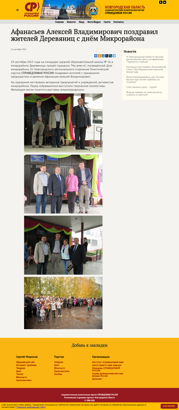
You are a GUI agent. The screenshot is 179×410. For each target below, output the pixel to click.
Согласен (169, 406)
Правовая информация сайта (30, 407)
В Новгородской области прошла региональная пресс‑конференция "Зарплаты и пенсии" (144, 59)
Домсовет (97, 379)
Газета (107, 21)
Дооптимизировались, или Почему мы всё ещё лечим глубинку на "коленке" (144, 79)
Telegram (20, 368)
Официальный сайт (25, 362)
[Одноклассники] (99, 55)
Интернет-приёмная (26, 365)
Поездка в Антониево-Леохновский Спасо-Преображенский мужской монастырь (145, 69)
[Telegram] (114, 55)
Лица (81, 21)
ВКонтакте (21, 377)
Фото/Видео (94, 21)
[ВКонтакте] (95, 55)
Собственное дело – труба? (140, 87)
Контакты (118, 21)
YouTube (58, 374)
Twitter (19, 374)
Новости (71, 21)
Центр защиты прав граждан (106, 365)
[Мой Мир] (103, 55)
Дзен (18, 371)
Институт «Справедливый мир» (108, 362)
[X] (106, 55)
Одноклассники (23, 380)
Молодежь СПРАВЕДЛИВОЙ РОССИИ (106, 369)
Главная (59, 21)
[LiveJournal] (110, 55)
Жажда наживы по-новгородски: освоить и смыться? (143, 93)
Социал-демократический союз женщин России (107, 374)
